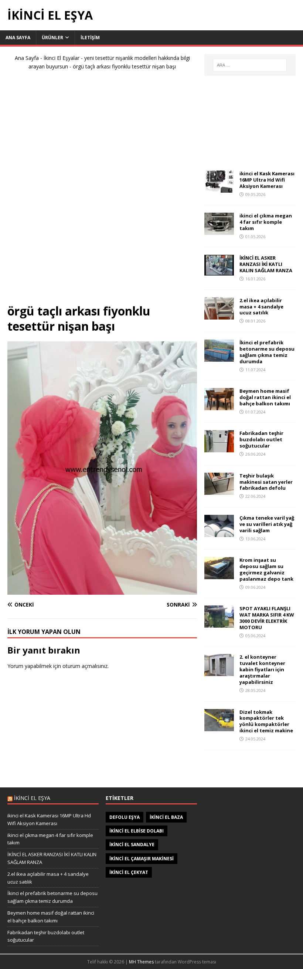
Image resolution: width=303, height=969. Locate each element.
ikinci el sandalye (131, 844)
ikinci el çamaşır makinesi (141, 858)
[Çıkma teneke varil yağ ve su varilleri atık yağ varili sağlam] (219, 532)
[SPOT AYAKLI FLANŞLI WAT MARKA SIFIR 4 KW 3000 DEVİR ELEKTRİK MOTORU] (219, 623)
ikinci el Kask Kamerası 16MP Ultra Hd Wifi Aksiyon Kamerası (267, 179)
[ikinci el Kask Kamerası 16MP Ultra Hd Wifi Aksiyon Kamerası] (219, 188)
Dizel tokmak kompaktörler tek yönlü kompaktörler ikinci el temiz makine (266, 721)
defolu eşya (124, 817)
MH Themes (141, 962)
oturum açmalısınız (85, 665)
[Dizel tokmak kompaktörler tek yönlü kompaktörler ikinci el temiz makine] (219, 726)
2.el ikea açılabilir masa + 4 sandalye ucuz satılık (261, 306)
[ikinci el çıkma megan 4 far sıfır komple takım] (219, 230)
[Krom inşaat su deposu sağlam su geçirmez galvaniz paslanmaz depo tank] (219, 574)
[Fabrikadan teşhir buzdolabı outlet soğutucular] (219, 448)
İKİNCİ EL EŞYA (32, 797)
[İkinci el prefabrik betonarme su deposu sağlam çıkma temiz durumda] (219, 357)
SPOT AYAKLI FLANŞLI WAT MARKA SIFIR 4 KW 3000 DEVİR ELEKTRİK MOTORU (266, 618)
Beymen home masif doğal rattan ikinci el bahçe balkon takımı (265, 397)
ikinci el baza (166, 817)
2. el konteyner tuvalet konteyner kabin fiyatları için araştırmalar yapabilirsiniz (262, 669)
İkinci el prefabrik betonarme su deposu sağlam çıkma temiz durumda (267, 352)
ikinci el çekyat (128, 872)
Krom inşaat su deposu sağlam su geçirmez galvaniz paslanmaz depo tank (266, 569)
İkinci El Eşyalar (61, 57)
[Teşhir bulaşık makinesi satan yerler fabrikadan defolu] (219, 490)
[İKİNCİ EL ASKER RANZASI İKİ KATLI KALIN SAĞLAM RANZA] (219, 271)
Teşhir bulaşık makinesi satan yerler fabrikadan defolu (266, 482)
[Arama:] (250, 65)
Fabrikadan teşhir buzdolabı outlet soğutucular (261, 439)
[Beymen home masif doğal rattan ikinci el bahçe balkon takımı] (219, 405)
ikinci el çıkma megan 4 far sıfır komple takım (265, 222)
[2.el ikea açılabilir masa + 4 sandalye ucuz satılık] (219, 314)
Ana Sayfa (18, 37)
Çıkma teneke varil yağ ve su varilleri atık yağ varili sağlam (266, 524)
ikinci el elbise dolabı (136, 831)
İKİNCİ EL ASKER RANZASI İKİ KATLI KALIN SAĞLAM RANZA (265, 264)
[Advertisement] (102, 190)
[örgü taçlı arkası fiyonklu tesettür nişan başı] (102, 590)
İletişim (90, 37)
